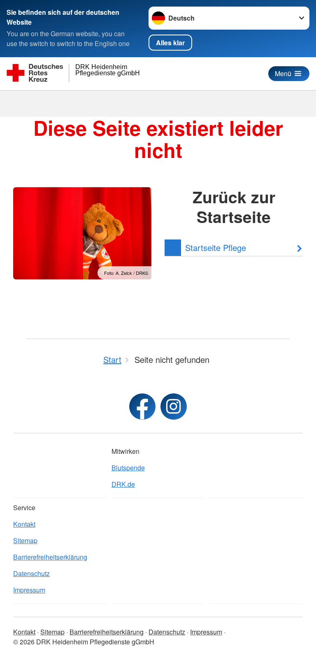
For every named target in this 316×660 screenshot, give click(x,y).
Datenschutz (31, 573)
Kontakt (24, 524)
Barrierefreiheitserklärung (50, 557)
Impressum (29, 590)
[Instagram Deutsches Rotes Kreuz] (173, 406)
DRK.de (123, 484)
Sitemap (25, 540)
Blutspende (128, 467)
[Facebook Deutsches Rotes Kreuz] (142, 406)
